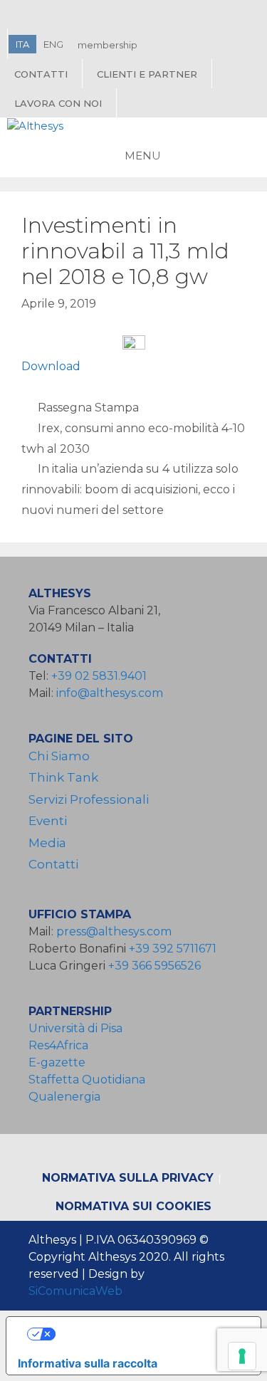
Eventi (47, 821)
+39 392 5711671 (172, 948)
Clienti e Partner (147, 74)
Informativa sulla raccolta (87, 1363)
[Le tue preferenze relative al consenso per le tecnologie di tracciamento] (242, 1356)
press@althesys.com (114, 931)
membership (107, 45)
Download (50, 366)
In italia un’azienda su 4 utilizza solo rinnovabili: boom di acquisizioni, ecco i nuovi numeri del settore (130, 489)
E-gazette (56, 1062)
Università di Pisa (75, 1028)
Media (47, 843)
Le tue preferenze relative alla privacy (147, 1334)
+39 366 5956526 (154, 965)
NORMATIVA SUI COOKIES (133, 1206)
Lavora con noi (58, 103)
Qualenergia (64, 1096)
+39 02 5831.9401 (99, 676)
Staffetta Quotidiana (86, 1079)
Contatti (41, 74)
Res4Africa (61, 1045)
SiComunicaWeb (75, 1291)
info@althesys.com (109, 693)
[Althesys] (35, 126)
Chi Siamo (59, 756)
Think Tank (63, 777)
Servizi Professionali (88, 799)
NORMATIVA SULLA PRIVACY (128, 1178)
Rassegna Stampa (88, 407)
